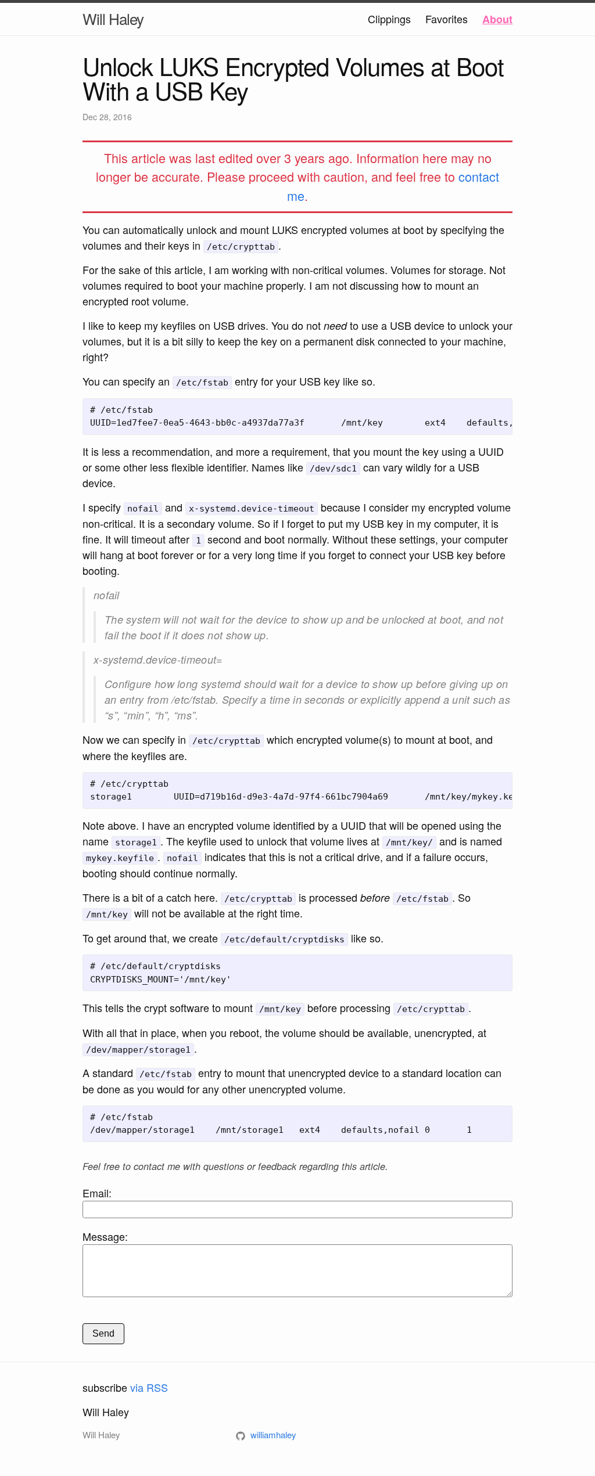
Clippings (389, 18)
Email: (97, 1192)
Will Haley (113, 18)
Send (103, 1333)
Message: (105, 1236)
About (497, 19)
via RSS (149, 1387)
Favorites (446, 18)
